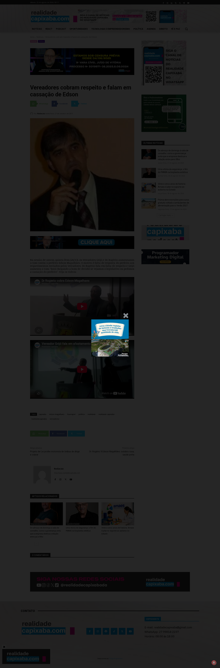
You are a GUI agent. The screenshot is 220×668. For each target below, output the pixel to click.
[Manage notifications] (213, 662)
